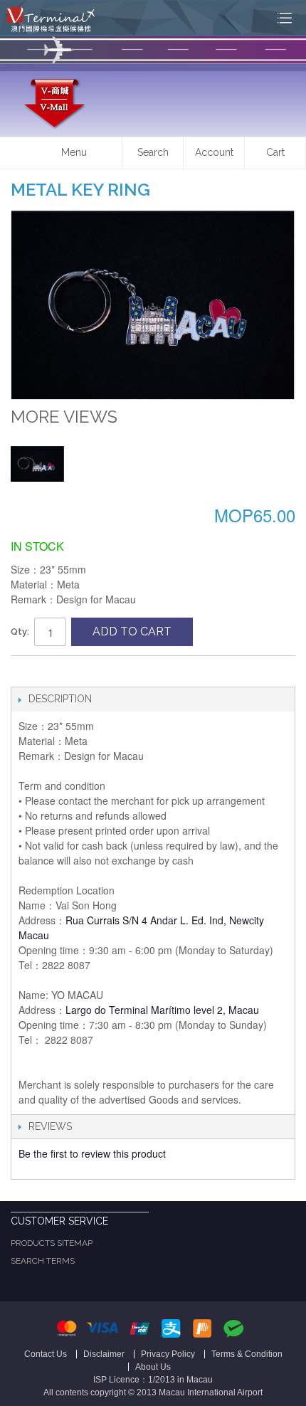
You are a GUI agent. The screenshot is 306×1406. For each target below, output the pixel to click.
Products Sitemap (52, 1243)
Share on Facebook (25, 672)
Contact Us (45, 1354)
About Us (153, 1367)
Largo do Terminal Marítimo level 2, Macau (162, 1010)
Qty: (20, 631)
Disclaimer (104, 1354)
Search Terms (43, 1261)
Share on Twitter (53, 672)
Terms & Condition (247, 1354)
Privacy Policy (168, 1354)
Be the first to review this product (92, 1153)
